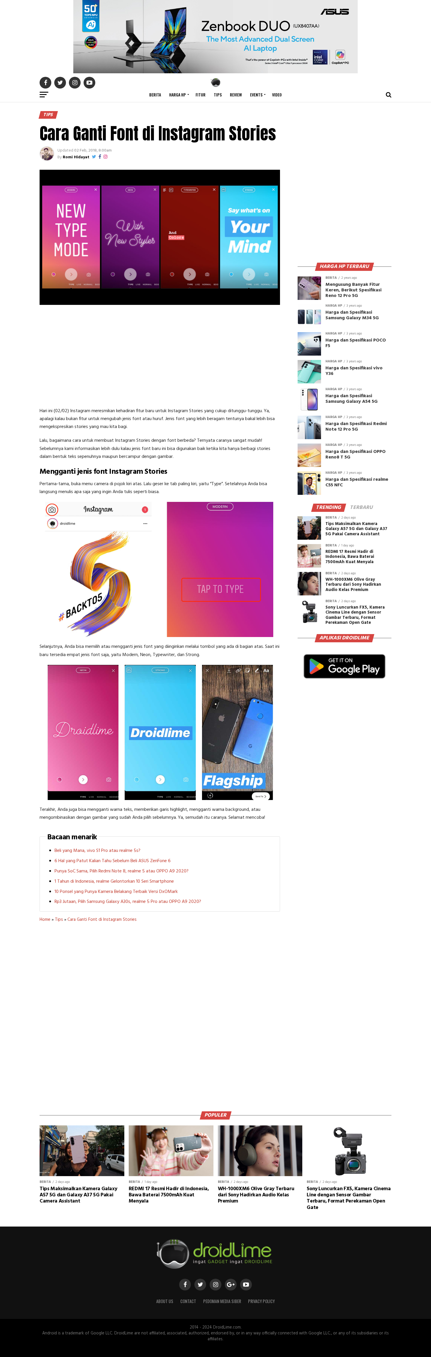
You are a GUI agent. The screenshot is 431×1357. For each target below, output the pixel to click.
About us (164, 1301)
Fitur (201, 94)
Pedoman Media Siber (222, 1301)
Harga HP (177, 94)
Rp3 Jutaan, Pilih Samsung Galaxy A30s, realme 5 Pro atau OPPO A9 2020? (128, 902)
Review (236, 94)
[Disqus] (160, 1014)
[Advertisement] (160, 357)
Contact (188, 1301)
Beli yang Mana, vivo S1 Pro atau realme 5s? (97, 851)
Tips (218, 94)
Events (256, 94)
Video (277, 94)
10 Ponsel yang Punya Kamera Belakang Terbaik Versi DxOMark (116, 892)
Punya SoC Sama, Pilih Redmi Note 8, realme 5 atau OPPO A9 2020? (122, 871)
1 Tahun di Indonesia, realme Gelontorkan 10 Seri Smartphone (114, 881)
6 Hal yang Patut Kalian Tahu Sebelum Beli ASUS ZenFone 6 (113, 861)
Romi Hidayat (76, 157)
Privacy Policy (261, 1301)
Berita (155, 94)
